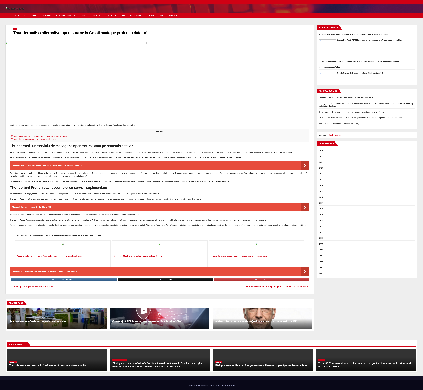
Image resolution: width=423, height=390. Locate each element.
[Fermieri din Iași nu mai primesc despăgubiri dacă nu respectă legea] (256, 248)
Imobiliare (112, 16)
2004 (321, 273)
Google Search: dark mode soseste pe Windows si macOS (360, 73)
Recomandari (136, 16)
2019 (321, 191)
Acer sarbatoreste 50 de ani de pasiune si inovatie (37, 321)
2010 (321, 238)
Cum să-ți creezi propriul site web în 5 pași (32, 286)
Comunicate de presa (119, 360)
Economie (97, 16)
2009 (321, 244)
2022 (321, 174)
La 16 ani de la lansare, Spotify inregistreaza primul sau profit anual (275, 286)
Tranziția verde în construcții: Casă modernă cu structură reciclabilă (346, 98)
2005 (321, 267)
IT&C (123, 16)
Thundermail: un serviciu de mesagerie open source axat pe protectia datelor (39, 136)
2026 (321, 150)
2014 (321, 221)
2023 (321, 168)
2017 (321, 203)
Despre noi (204, 385)
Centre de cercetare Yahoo (329, 67)
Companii (47, 16)
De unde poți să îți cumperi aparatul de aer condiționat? (341, 124)
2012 (321, 232)
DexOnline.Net (334, 135)
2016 (321, 209)
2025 (321, 156)
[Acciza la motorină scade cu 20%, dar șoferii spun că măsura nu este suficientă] (62, 248)
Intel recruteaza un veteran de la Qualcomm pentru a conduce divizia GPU (256, 321)
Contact (173, 16)
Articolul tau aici (155, 16)
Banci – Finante (31, 16)
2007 (321, 256)
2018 (321, 197)
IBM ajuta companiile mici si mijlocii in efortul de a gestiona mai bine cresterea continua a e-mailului (360, 61)
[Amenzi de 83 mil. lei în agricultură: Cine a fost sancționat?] (159, 248)
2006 (321, 261)
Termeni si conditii (194, 385)
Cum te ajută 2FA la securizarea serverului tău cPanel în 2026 (146, 321)
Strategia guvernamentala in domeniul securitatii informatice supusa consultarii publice (353, 34)
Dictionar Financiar (65, 16)
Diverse (83, 16)
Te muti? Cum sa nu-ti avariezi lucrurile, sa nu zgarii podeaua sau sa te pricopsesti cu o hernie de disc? (360, 118)
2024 (321, 162)
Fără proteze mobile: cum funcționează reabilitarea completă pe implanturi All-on (351, 112)
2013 (321, 226)
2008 (321, 250)
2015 (321, 215)
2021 (321, 180)
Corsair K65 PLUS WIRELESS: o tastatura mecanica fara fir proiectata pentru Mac (369, 40)
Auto (17, 16)
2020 (321, 185)
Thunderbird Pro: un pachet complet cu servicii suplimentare (33, 139)
